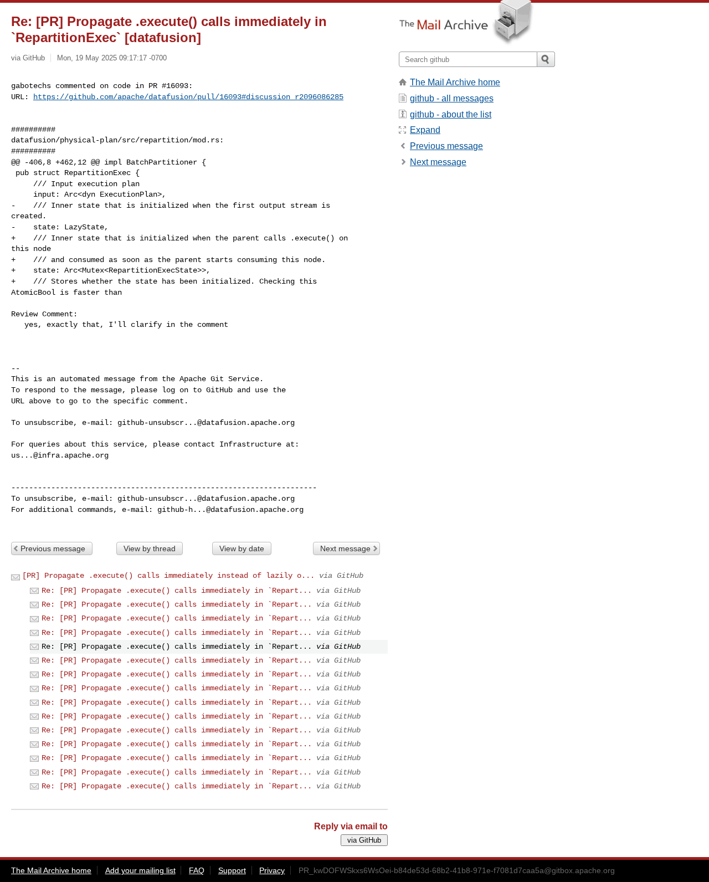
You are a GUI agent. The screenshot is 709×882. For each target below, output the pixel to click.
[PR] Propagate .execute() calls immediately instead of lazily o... (168, 575)
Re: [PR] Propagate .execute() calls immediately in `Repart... (177, 590)
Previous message (52, 548)
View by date (241, 548)
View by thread (150, 548)
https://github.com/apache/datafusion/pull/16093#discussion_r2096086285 (188, 97)
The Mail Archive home (455, 82)
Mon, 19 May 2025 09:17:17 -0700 (112, 58)
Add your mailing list (140, 870)
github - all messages (452, 98)
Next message (345, 548)
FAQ (196, 870)
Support (232, 870)
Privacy (272, 870)
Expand (425, 130)
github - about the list (450, 114)
